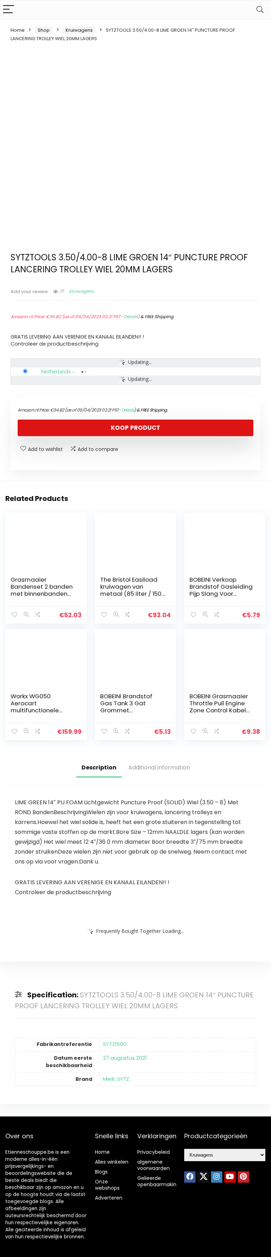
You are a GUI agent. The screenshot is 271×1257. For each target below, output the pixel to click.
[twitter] (203, 1177)
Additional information (159, 767)
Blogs (101, 1171)
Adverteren (108, 1197)
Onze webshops (107, 1184)
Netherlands (56, 371)
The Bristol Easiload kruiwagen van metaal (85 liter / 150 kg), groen (131, 590)
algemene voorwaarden (153, 1165)
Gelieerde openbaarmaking (158, 1181)
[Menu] (8, 9)
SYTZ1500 (114, 1044)
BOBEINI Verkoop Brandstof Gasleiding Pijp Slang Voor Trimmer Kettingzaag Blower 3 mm (221, 593)
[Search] (260, 9)
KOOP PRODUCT (135, 427)
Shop (44, 30)
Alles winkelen (111, 1161)
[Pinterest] (243, 1177)
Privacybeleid (153, 1152)
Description (99, 767)
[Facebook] (189, 1177)
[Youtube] (230, 1177)
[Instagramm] (216, 1177)
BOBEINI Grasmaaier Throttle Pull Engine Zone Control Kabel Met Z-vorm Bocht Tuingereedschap (218, 710)
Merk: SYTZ (116, 1079)
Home (18, 30)
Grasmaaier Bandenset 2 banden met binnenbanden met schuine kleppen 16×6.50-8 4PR (42, 593)
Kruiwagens (79, 30)
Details (131, 317)
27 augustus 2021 (124, 1057)
